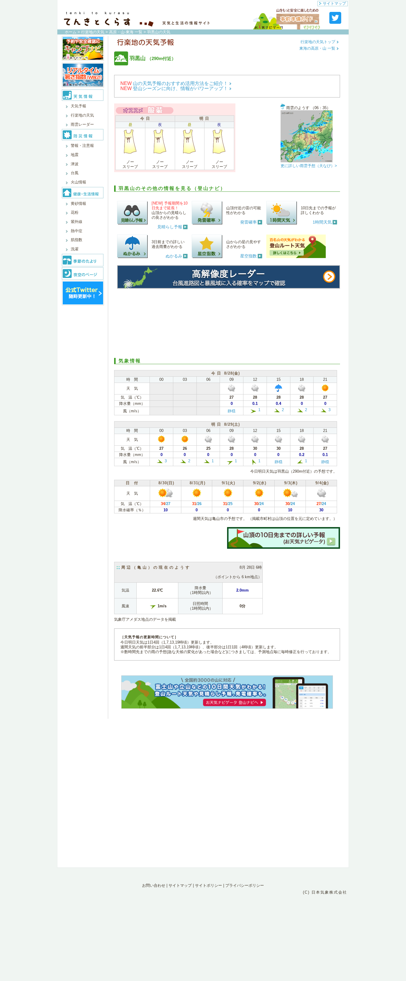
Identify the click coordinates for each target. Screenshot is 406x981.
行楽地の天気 (92, 32)
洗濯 (74, 249)
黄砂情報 (78, 203)
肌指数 (76, 240)
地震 (74, 155)
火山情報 (78, 182)
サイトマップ (334, 3)
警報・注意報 (82, 145)
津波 (74, 164)
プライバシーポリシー (244, 885)
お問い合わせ (153, 885)
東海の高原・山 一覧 (317, 48)
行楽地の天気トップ (318, 42)
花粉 (74, 212)
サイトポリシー (208, 885)
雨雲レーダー (82, 124)
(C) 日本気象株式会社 (325, 892)
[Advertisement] (227, 322)
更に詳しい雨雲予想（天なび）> (309, 166)
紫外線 (76, 221)
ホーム (70, 32)
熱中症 (76, 231)
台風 (74, 173)
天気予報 (78, 106)
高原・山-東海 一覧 (125, 32)
